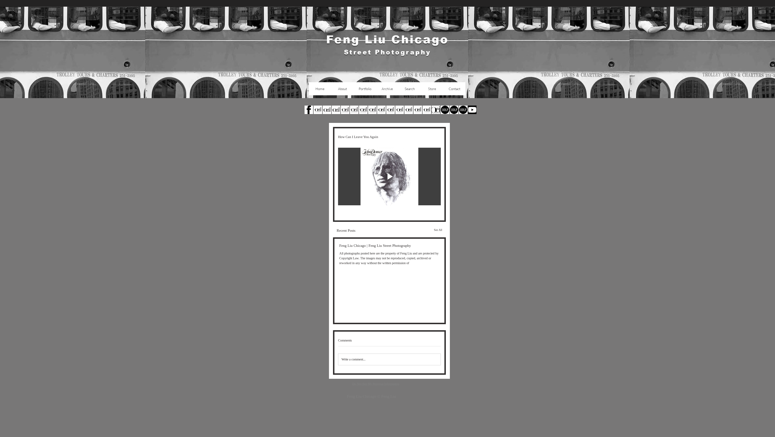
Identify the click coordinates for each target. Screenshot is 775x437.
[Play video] (389, 176)
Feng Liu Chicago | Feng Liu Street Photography (375, 246)
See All (438, 229)
